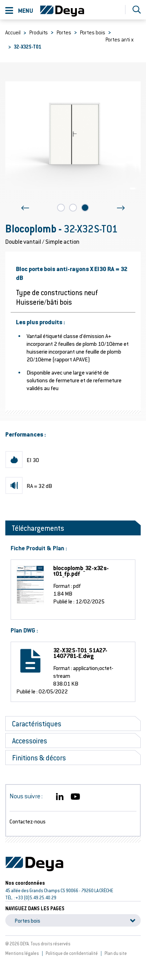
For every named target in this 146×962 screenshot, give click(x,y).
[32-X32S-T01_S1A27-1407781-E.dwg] (23, 661)
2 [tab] (73, 208)
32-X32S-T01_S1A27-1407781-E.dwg (80, 653)
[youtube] (75, 797)
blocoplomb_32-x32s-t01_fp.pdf (81, 570)
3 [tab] (85, 208)
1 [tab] (61, 208)
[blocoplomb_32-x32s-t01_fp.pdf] (23, 585)
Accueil (13, 32)
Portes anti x (119, 39)
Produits (38, 32)
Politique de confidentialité (72, 953)
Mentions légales (22, 953)
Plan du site (116, 953)
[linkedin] (59, 797)
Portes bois (92, 32)
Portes (63, 32)
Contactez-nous (27, 821)
